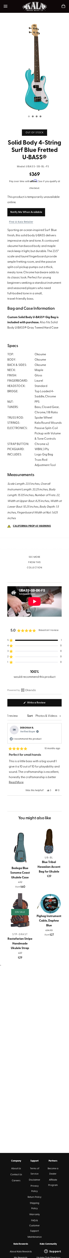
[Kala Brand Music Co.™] (34, 6)
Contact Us (16, 1174)
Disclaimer (34, 1180)
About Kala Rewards (21, 1251)
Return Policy (34, 1197)
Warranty (34, 1214)
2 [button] (32, 117)
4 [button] (40, 117)
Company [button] (16, 1161)
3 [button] (36, 117)
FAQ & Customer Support (34, 1225)
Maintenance (35, 1237)
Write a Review (41, 704)
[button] (34, 640)
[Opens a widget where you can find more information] (52, 1251)
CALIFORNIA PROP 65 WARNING (32, 526)
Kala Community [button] (48, 1244)
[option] (34, 67)
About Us (16, 1168)
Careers (16, 1180)
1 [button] (29, 117)
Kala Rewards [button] (20, 1244)
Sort (30, 716)
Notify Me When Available (26, 212)
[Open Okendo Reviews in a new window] (21, 690)
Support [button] (34, 1161)
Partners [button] (53, 1161)
